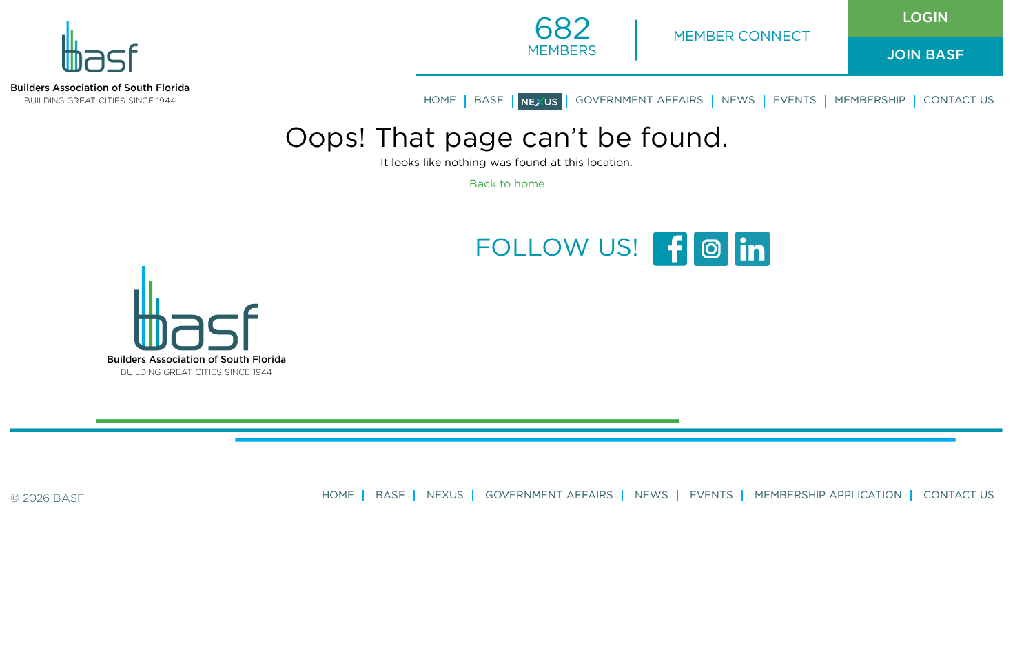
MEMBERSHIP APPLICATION (828, 495)
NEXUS (445, 495)
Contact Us (958, 100)
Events (795, 100)
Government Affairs (639, 100)
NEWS (651, 495)
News (738, 100)
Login (925, 18)
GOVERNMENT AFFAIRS (549, 495)
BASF (489, 100)
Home (440, 100)
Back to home (506, 184)
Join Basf (925, 55)
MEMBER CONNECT (741, 36)
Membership (870, 100)
